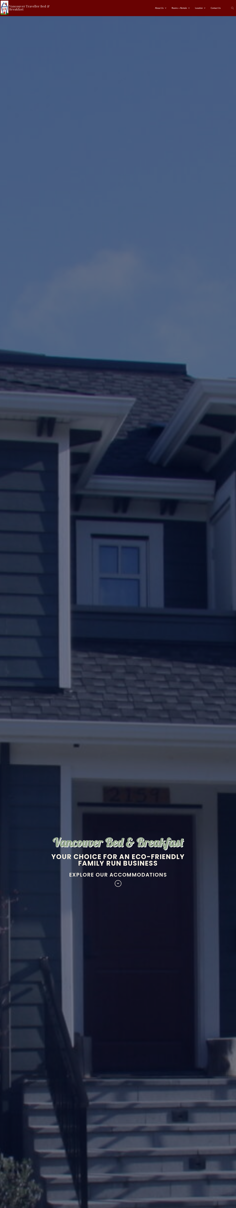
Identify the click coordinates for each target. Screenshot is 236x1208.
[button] (232, 8)
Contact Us (216, 8)
